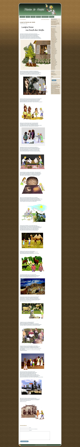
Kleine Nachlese (53, 21)
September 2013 (53, 32)
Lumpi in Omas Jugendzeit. (45, 19)
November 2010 (53, 62)
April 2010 (52, 68)
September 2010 (53, 64)
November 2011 (53, 51)
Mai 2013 (52, 34)
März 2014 (52, 30)
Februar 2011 (53, 59)
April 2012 (52, 46)
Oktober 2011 (53, 52)
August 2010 (53, 65)
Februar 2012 (53, 48)
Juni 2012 (52, 44)
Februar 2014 (53, 31)
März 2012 (52, 47)
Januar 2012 (53, 49)
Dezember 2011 (53, 50)
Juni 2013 (52, 33)
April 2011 (52, 57)
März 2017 (52, 28)
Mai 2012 (52, 45)
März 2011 (52, 58)
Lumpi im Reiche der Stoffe (27, 22)
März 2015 (52, 29)
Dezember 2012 (53, 38)
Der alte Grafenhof (23, 19)
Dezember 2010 (53, 61)
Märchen (52, 73)
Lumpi (52, 72)
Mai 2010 (52, 67)
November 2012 (53, 39)
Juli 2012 (52, 43)
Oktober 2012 (53, 40)
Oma (26, 23)
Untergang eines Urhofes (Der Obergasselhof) (55, 85)
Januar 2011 (53, 60)
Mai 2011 (52, 56)
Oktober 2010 (53, 63)
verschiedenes (53, 74)
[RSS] (20, 445)
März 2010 (52, 69)
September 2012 (53, 41)
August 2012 (53, 42)
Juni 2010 (52, 66)
